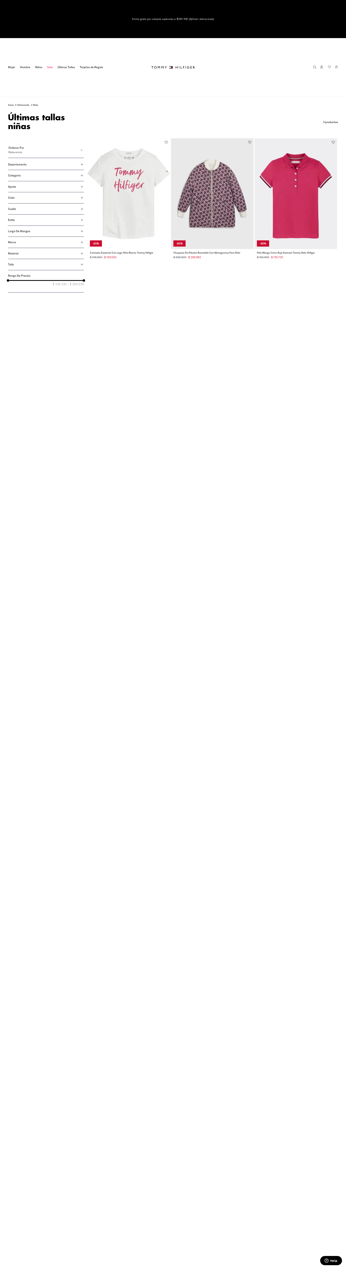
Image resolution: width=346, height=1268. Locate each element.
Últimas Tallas (66, 67)
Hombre (25, 67)
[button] (314, 67)
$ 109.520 (59, 284)
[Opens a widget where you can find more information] (331, 1261)
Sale (50, 67)
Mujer (11, 67)
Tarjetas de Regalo (91, 67)
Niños (38, 67)
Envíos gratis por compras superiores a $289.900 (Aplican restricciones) (173, 19)
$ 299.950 (75, 284)
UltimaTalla (23, 104)
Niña (35, 104)
